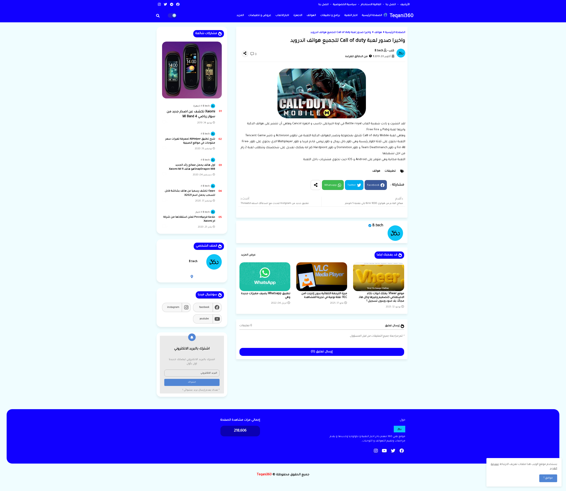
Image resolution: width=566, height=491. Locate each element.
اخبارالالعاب (282, 15)
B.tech (377, 226)
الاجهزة (297, 15)
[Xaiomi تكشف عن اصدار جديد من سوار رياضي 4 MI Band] (192, 70)
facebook (204, 307)
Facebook (373, 185)
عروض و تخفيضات (259, 15)
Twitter (351, 185)
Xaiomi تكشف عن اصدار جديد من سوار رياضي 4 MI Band (191, 114)
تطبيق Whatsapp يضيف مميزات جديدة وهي (265, 295)
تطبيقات (390, 171)
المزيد (240, 15)
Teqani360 (401, 16)
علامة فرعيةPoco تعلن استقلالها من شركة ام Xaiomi (189, 219)
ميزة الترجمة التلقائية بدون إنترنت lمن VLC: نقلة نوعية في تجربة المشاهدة (324, 295)
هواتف (378, 32)
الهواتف (311, 15)
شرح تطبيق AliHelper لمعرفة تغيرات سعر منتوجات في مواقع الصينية (190, 141)
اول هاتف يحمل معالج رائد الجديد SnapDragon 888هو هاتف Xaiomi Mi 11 (192, 167)
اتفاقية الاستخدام (370, 4)
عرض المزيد (248, 255)
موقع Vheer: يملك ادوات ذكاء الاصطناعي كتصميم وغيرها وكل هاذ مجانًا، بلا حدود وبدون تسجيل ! (381, 297)
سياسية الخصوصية (344, 4)
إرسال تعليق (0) (322, 351)
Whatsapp (330, 185)
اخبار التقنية (351, 15)
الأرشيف (405, 4)
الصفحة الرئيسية (372, 15)
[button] (157, 15)
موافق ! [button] (548, 478)
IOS (350, 159)
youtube (204, 319)
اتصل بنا (390, 4)
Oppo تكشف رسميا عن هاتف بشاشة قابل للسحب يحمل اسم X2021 (190, 193)
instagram (173, 307)
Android (361, 159)
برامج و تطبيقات (330, 15)
